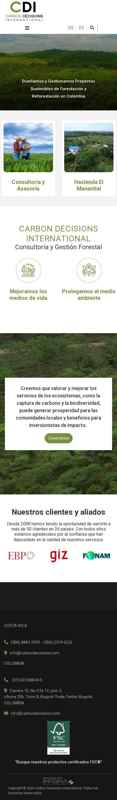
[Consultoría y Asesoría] (28, 147)
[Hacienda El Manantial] (89, 147)
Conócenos (58, 438)
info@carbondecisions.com (34, 652)
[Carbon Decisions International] (24, 10)
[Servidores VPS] (58, 780)
